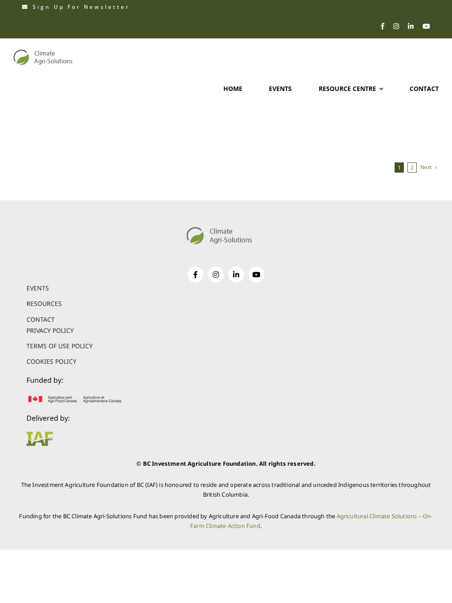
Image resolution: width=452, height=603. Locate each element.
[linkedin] (411, 26)
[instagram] (396, 26)
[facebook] (382, 26)
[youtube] (426, 26)
